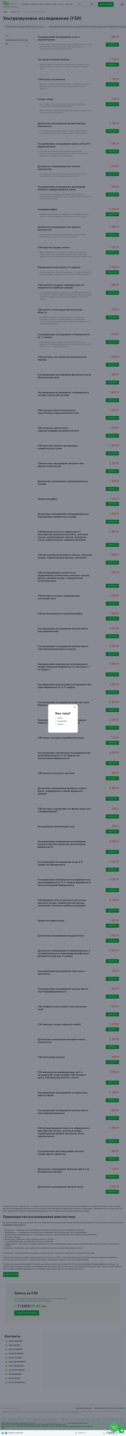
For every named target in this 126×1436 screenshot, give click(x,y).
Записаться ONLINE (114, 1427)
